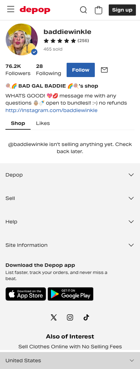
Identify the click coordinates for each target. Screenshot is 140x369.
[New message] (104, 70)
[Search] (83, 10)
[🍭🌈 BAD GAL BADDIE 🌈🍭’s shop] (21, 40)
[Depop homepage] (35, 10)
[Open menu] (10, 9)
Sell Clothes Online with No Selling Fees (70, 347)
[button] (66, 41)
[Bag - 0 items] (98, 10)
